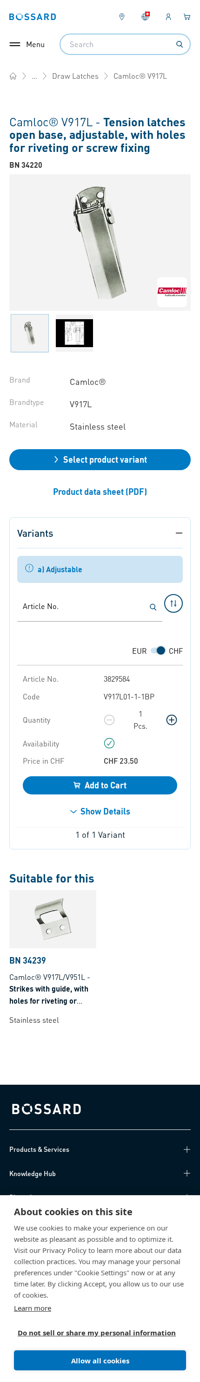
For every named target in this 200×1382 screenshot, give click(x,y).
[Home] (13, 76)
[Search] (179, 44)
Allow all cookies (100, 1360)
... (34, 76)
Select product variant (105, 459)
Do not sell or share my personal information (96, 1332)
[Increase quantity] (171, 719)
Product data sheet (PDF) (100, 491)
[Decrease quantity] (109, 719)
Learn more (32, 1308)
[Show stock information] (109, 743)
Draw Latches (75, 76)
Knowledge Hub (32, 1173)
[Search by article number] (153, 607)
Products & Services (39, 1149)
